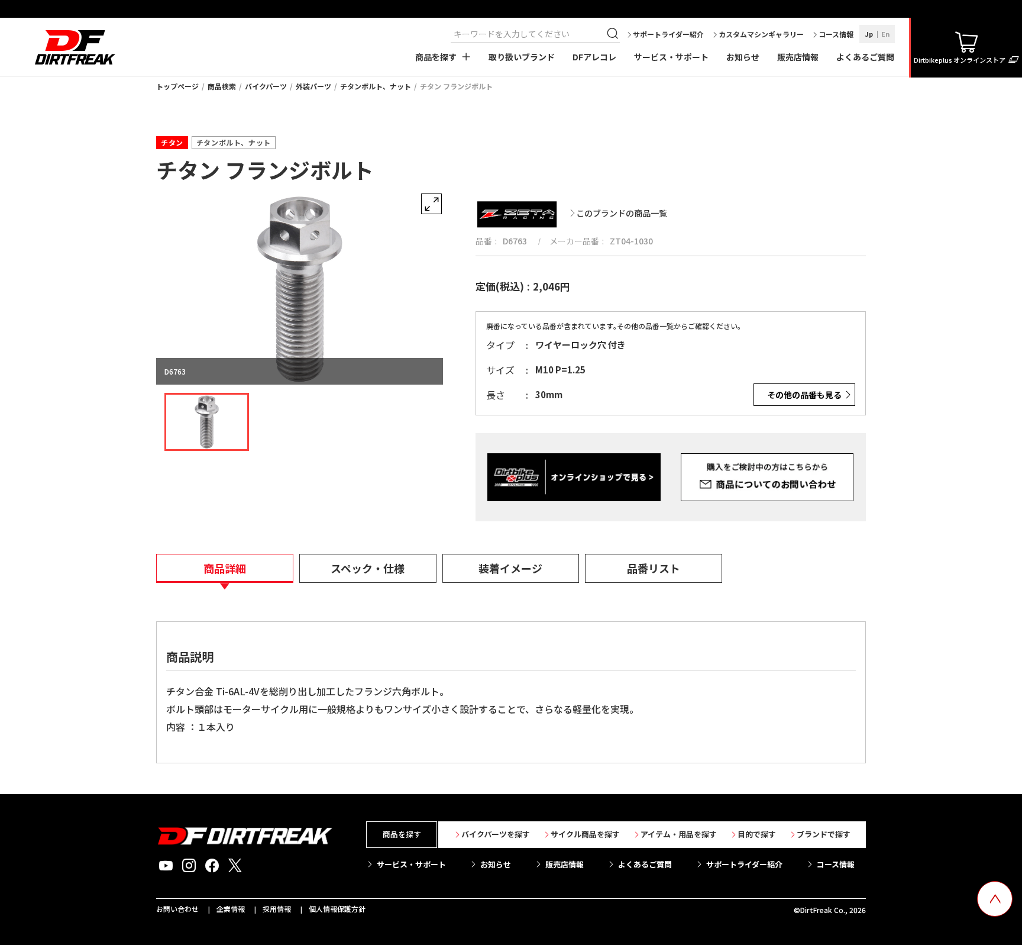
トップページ (177, 86)
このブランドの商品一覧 (621, 213)
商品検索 (222, 86)
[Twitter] (235, 866)
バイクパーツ (266, 86)
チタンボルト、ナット (375, 86)
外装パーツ (313, 86)
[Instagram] (189, 866)
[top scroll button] (995, 899)
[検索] (614, 34)
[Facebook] (212, 866)
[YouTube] (166, 866)
